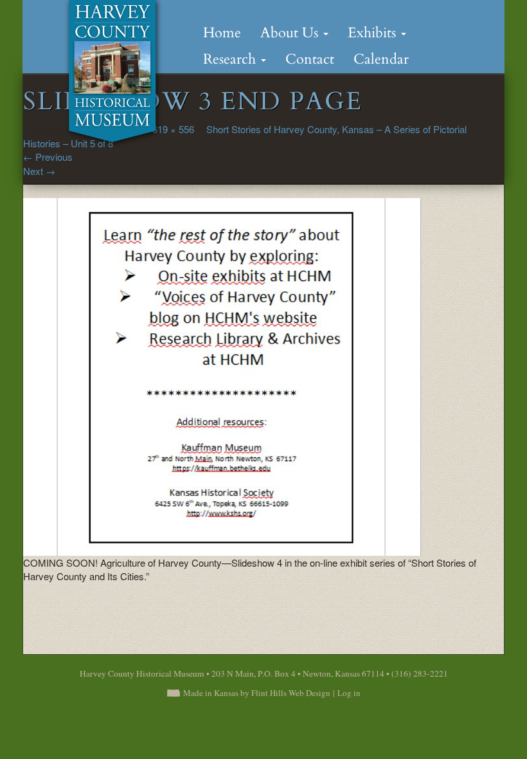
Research (231, 59)
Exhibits (374, 32)
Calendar (381, 59)
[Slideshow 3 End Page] (222, 375)
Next (39, 171)
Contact (309, 59)
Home (222, 32)
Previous (48, 156)
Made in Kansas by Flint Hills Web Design (256, 693)
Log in (349, 693)
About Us (291, 32)
